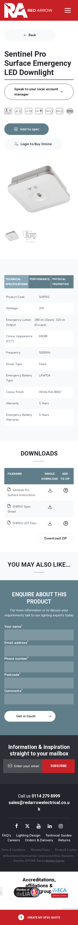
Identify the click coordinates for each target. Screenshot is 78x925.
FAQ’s (6, 835)
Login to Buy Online (36, 144)
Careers (14, 840)
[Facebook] (16, 827)
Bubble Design (54, 860)
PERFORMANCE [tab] (40, 279)
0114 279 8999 (46, 796)
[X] (27, 827)
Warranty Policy (40, 850)
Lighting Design (28, 835)
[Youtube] (39, 827)
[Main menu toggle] (68, 10)
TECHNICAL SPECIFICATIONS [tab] (16, 282)
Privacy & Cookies (66, 850)
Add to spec (29, 129)
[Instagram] (61, 827)
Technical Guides (59, 835)
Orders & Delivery (39, 840)
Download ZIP (55, 538)
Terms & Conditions (13, 850)
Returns (64, 840)
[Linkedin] (50, 827)
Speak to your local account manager (36, 92)
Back (32, 35)
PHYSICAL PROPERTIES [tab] (60, 282)
